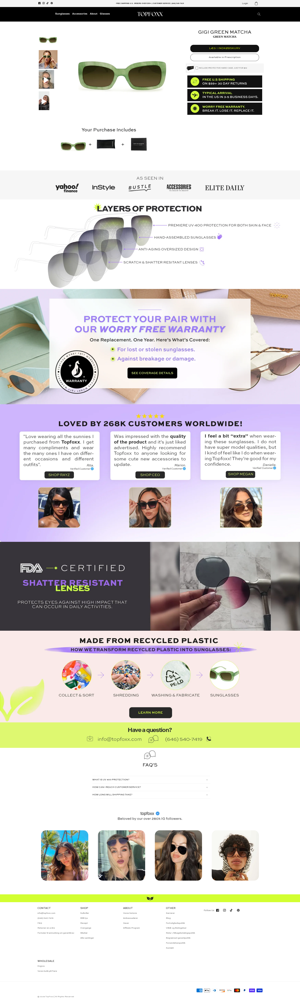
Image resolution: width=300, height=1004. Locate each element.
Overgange (85, 928)
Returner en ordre (46, 928)
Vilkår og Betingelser (176, 928)
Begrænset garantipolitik (178, 938)
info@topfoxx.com (46, 913)
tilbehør (84, 933)
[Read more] (150, 346)
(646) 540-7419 (45, 918)
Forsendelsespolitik (175, 943)
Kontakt (170, 948)
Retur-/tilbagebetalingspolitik (180, 933)
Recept (84, 923)
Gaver (126, 923)
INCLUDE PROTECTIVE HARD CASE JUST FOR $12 (223, 68)
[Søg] (259, 14)
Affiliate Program (131, 928)
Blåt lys (84, 918)
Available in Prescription (225, 57)
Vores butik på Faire (47, 971)
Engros (41, 966)
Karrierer (170, 913)
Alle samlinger (87, 938)
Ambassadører (130, 918)
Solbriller (84, 913)
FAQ (40, 923)
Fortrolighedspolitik (175, 923)
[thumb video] (46, 80)
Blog (168, 918)
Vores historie (130, 913)
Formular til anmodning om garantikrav (56, 933)
